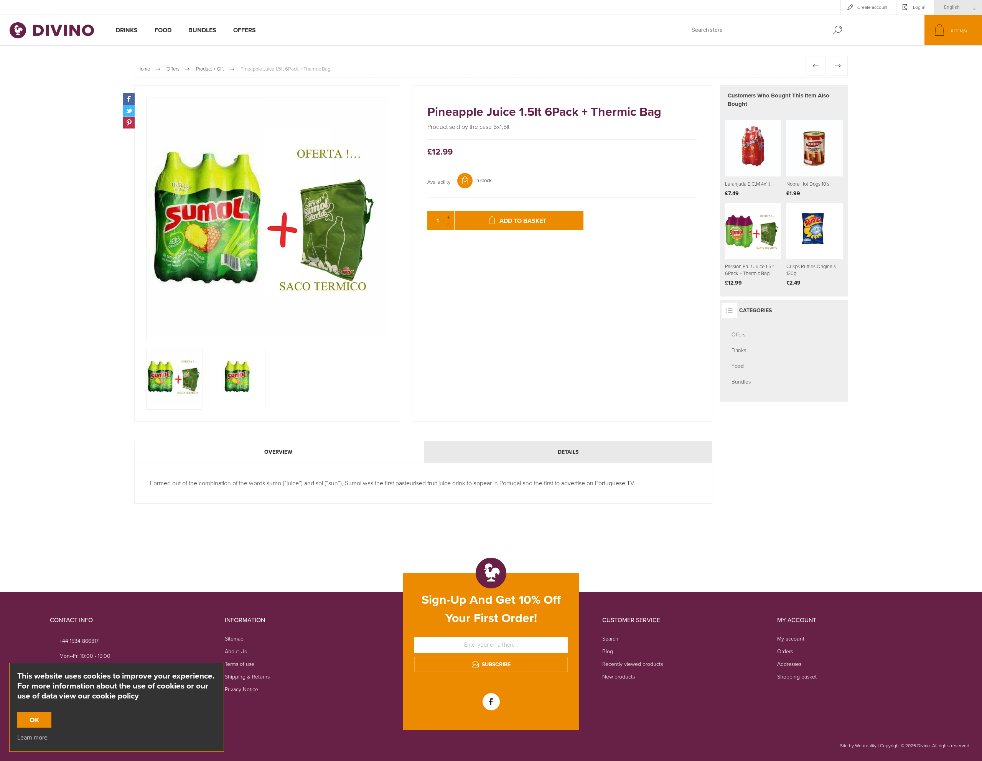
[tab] (278, 452)
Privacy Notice (241, 689)
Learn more (32, 737)
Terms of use (239, 664)
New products (618, 677)
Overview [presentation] (278, 452)
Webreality (866, 745)
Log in (919, 7)
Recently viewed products (632, 664)
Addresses (789, 664)
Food (738, 366)
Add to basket (762, 157)
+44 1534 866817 (79, 641)
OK (34, 720)
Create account (872, 7)
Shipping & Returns (247, 677)
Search (837, 30)
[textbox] (753, 30)
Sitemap (234, 639)
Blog (607, 651)
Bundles (741, 382)
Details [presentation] (568, 452)
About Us (236, 651)
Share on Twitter (129, 111)
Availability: (439, 182)
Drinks (739, 350)
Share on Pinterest (129, 122)
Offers (738, 335)
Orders (785, 651)
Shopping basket (797, 677)
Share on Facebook (129, 99)
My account (790, 639)
